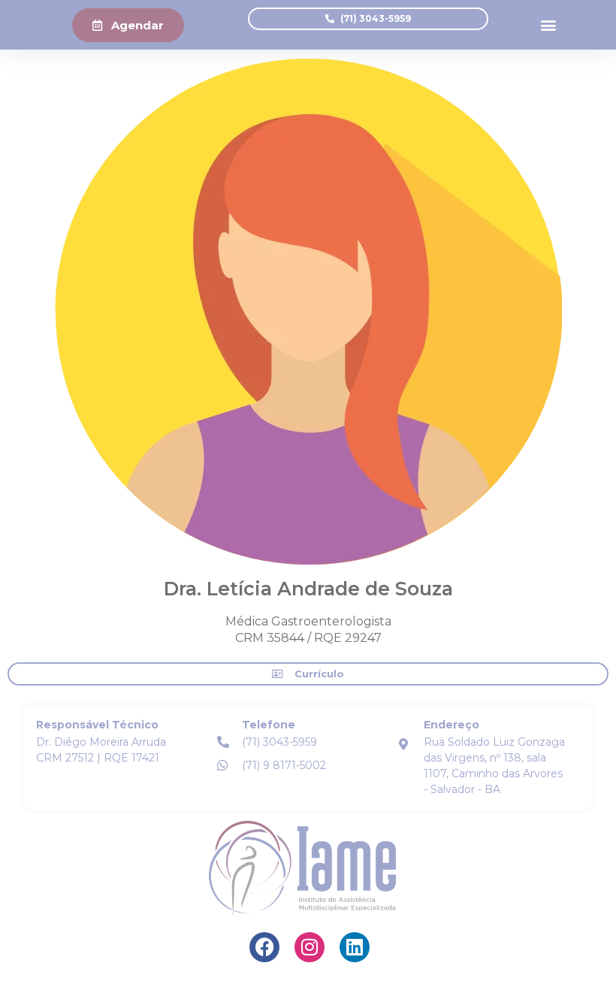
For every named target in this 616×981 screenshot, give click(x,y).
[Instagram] (309, 947)
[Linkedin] (355, 947)
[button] (548, 25)
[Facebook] (264, 947)
